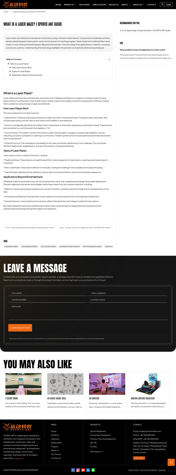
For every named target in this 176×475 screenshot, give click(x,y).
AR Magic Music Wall (65, 391)
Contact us (56, 458)
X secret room (23, 391)
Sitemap (162, 470)
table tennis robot (111, 246)
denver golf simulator (29, 246)
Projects (54, 446)
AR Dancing (107, 391)
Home (5, 12)
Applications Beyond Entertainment (27, 75)
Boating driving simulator (149, 391)
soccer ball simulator (48, 246)
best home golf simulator (92, 246)
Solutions (55, 439)
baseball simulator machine (69, 246)
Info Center (56, 454)
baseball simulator (11, 246)
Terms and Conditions (148, 470)
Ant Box (93, 446)
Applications (56, 442)
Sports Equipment (98, 431)
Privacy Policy (133, 470)
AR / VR (93, 442)
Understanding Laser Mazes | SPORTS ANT (29, 12)
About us (55, 450)
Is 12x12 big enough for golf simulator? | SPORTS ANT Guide (146, 32)
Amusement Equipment (100, 435)
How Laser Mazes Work (22, 67)
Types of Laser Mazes (21, 71)
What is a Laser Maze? (19, 64)
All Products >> (96, 451)
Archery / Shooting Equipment (103, 439)
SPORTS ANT (15, 4)
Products (55, 435)
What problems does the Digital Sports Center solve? (146, 56)
